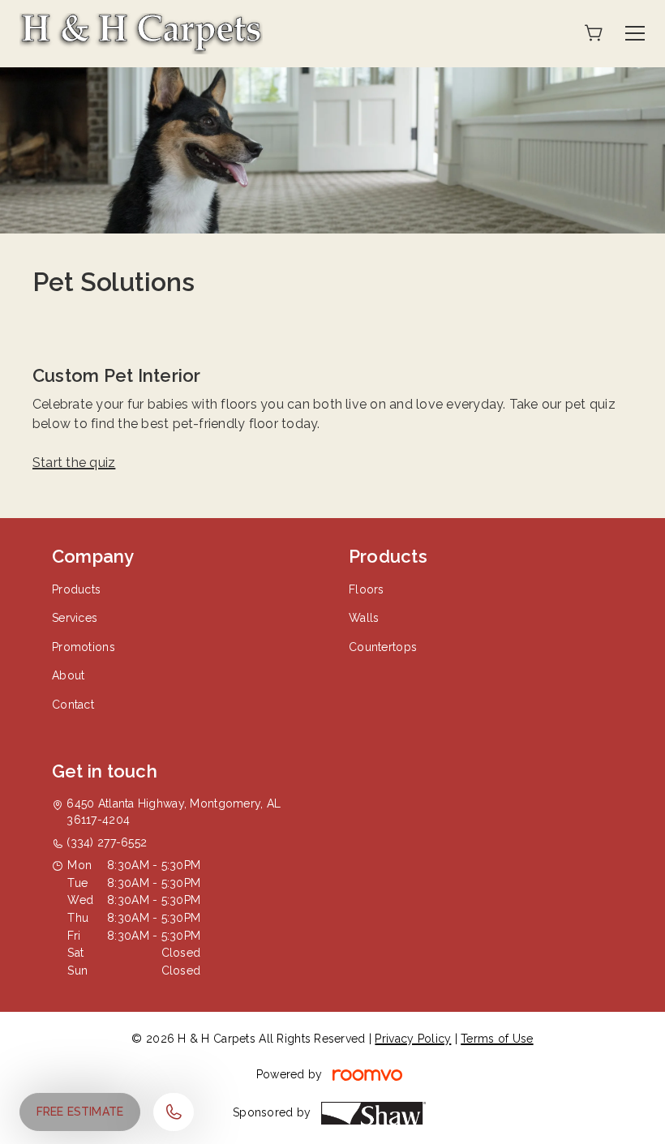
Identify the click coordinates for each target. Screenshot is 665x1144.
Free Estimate (79, 1111)
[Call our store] (173, 1112)
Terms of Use (497, 1038)
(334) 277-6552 (106, 842)
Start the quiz (73, 462)
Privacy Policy (413, 1038)
